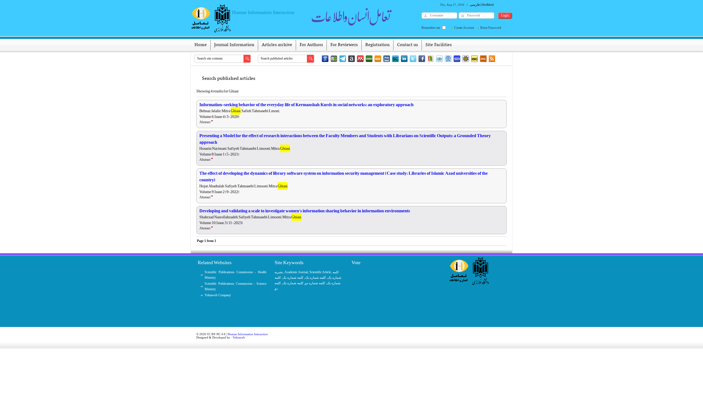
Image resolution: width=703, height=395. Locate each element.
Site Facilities (438, 45)
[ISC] (474, 58)
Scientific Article (320, 272)
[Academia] (351, 58)
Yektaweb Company (218, 295)
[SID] (457, 58)
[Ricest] (465, 58)
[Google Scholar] (325, 58)
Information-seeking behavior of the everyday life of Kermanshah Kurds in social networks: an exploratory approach (306, 104)
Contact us (407, 45)
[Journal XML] (483, 58)
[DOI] (378, 58)
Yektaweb (239, 337)
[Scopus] (395, 58)
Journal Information (234, 45)
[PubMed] (386, 58)
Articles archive (277, 45)
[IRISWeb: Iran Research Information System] (439, 58)
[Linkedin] (404, 58)
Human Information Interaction (248, 334)
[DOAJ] (369, 58)
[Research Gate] (334, 58)
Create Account (464, 28)
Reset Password (490, 28)
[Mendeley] (360, 58)
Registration (377, 45)
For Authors (311, 45)
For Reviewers (344, 45)
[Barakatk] (448, 58)
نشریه (279, 272)
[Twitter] (413, 58)
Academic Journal (296, 272)
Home (200, 45)
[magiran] (430, 58)
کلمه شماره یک (293, 278)
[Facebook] (422, 58)
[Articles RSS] (492, 58)
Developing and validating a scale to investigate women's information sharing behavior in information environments (304, 211)
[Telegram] (342, 58)
